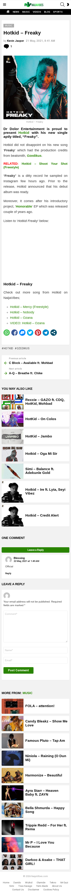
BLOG (47, 11)
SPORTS (58, 11)
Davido (17, 882)
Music (27, 693)
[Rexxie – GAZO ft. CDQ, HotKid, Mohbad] (12, 402)
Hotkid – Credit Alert (42, 515)
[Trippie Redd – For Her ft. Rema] (12, 827)
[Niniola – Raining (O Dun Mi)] (12, 758)
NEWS (16, 11)
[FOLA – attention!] (12, 706)
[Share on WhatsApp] (6, 332)
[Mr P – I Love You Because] (12, 844)
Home (6, 882)
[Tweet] (30, 332)
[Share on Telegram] (46, 332)
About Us (57, 886)
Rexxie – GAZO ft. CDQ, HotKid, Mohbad (44, 401)
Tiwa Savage (25, 886)
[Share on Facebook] (14, 332)
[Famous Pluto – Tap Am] (12, 740)
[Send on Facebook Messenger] (22, 332)
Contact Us (18, 889)
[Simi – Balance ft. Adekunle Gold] (12, 471)
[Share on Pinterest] (38, 332)
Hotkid (23, 133)
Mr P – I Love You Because (39, 844)
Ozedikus (23, 348)
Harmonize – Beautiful (43, 775)
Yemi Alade (42, 886)
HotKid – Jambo (38, 436)
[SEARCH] (62, 4)
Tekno (53, 882)
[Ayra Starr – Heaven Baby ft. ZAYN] (12, 792)
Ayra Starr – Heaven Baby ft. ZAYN (41, 792)
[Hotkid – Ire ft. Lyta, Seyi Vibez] (12, 492)
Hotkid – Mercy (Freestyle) (29, 307)
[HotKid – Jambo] (12, 436)
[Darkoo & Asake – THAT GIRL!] (12, 862)
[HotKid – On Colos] (12, 419)
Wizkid (28, 882)
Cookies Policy (51, 889)
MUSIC (26, 11)
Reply (8, 573)
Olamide (41, 882)
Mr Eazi (64, 882)
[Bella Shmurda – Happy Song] (12, 810)
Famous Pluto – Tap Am (45, 740)
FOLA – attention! (39, 706)
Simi (11, 886)
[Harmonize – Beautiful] (12, 775)
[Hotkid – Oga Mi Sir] (12, 453)
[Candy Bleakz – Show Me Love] (12, 723)
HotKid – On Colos (40, 419)
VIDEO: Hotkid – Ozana (27, 323)
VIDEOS (37, 11)
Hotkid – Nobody (22, 312)
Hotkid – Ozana (21, 317)
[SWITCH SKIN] (67, 4)
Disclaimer (33, 889)
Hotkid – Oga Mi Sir (41, 453)
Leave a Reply (35, 550)
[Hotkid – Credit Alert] (12, 515)
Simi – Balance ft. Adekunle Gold (39, 471)
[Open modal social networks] (53, 332)
